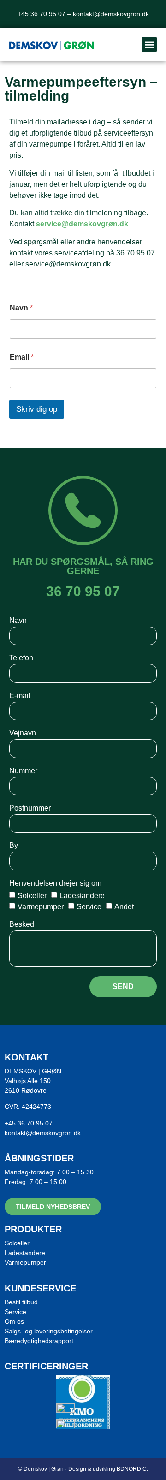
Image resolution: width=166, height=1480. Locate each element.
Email (22, 357)
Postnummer (30, 808)
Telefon (21, 658)
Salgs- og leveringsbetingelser (49, 1331)
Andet (124, 906)
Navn (21, 308)
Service (89, 906)
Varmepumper (41, 906)
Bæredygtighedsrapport (39, 1340)
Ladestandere (82, 895)
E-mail (19, 695)
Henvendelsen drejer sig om (55, 883)
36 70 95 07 (83, 591)
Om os (14, 1321)
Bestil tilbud (21, 1302)
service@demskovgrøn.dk (82, 224)
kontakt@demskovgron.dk (111, 14)
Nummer (23, 771)
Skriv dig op (36, 409)
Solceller (32, 895)
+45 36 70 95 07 (29, 1123)
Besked (21, 924)
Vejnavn (22, 733)
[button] (149, 44)
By (13, 845)
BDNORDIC (132, 1469)
